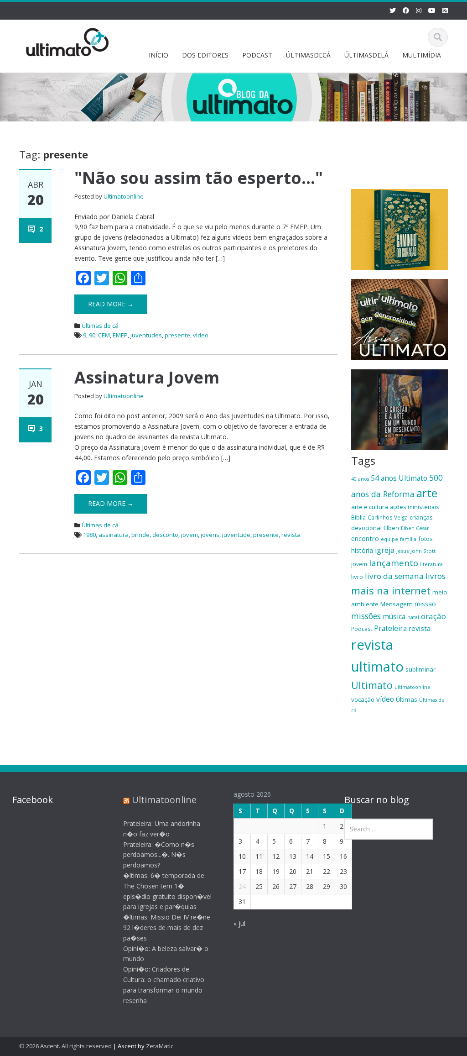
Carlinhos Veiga (388, 517)
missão (425, 603)
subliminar (420, 669)
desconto (165, 535)
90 (92, 335)
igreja (384, 550)
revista (291, 535)
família (408, 539)
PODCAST (257, 55)
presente (177, 335)
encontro (365, 538)
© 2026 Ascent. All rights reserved (65, 1046)
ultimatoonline (412, 687)
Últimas (406, 699)
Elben (391, 528)
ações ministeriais (414, 507)
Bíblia (358, 517)
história (362, 550)
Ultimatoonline (124, 196)
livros (435, 576)
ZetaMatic (159, 1046)
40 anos (360, 479)
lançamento (393, 562)
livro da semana (394, 576)
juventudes (146, 335)
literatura (431, 564)
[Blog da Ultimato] (67, 40)
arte (426, 493)
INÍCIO (158, 55)
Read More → (111, 303)
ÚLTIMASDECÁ (308, 55)
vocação (362, 699)
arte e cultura (369, 507)
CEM (104, 335)
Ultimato (372, 685)
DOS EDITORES (205, 55)
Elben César (415, 528)
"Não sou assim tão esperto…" (198, 178)
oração (433, 616)
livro (357, 577)
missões (366, 615)
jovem (189, 535)
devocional (366, 528)
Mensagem (396, 604)
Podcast (361, 629)
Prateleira (390, 628)
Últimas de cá (100, 325)
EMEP (120, 335)
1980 (89, 535)
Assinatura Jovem (146, 377)
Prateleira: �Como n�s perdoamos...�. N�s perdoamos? (158, 855)
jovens (210, 535)
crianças (421, 517)
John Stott (423, 550)
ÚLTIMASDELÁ (366, 55)
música (394, 616)
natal (413, 617)
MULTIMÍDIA (421, 55)
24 (242, 886)
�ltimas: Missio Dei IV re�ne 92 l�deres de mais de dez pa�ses (166, 927)
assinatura (114, 535)
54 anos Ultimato (399, 478)
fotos (425, 539)
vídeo (200, 335)
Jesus (402, 550)
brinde (140, 535)
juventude (236, 535)
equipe (389, 539)
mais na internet (391, 590)
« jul (239, 923)
